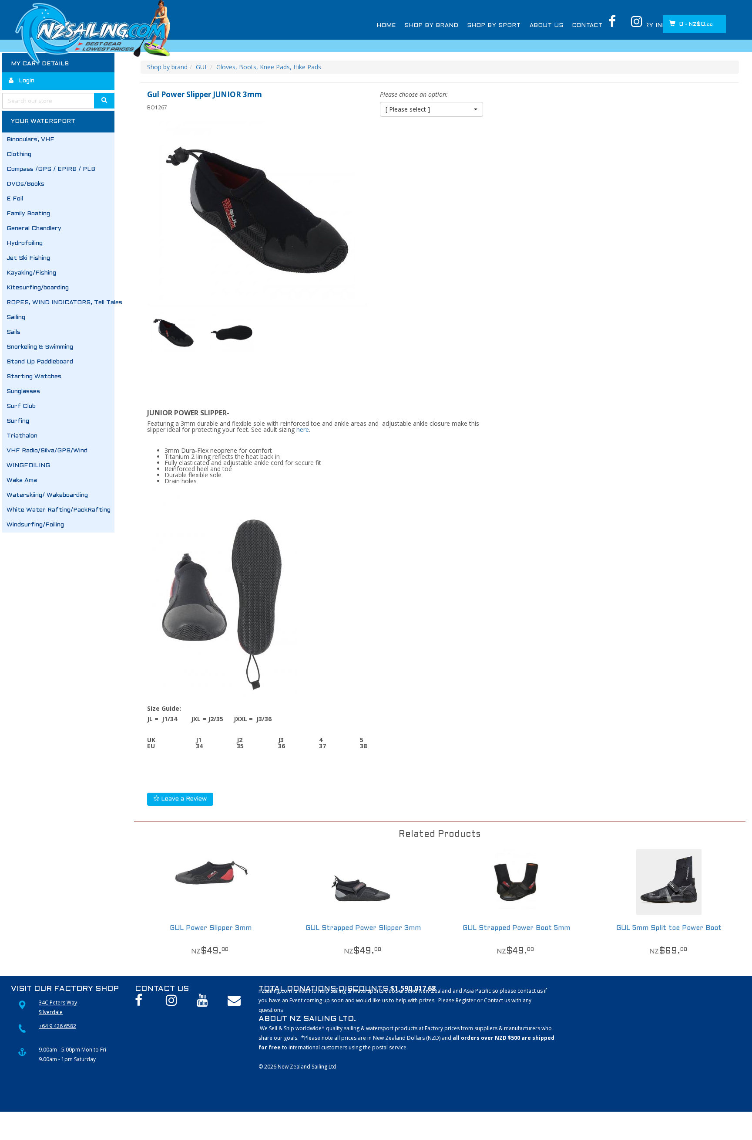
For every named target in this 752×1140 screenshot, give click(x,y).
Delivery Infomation (659, 25)
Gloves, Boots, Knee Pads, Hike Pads (268, 67)
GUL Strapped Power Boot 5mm (516, 928)
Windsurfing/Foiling (35, 525)
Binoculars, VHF (30, 139)
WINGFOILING (28, 465)
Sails (13, 332)
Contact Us (593, 25)
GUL (202, 67)
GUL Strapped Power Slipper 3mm (363, 928)
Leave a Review (183, 799)
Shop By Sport (494, 25)
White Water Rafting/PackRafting (59, 510)
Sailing (16, 317)
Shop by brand (167, 67)
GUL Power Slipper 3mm (211, 928)
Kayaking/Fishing (31, 273)
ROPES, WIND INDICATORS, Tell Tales (60, 302)
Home (386, 25)
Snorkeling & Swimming (40, 347)
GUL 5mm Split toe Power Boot (669, 928)
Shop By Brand (432, 25)
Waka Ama (22, 480)
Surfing (18, 421)
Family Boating (28, 214)
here (302, 429)
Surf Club (21, 406)
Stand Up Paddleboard (40, 362)
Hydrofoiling (25, 243)
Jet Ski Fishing (28, 258)
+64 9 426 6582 (57, 1026)
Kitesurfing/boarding (38, 288)
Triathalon (22, 436)
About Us (547, 25)
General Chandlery (34, 228)
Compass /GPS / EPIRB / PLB (51, 169)
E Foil (15, 199)
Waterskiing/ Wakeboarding (47, 495)
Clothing (19, 154)
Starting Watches (34, 377)
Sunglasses (23, 391)
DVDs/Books (25, 184)
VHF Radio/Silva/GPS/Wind (47, 451)
